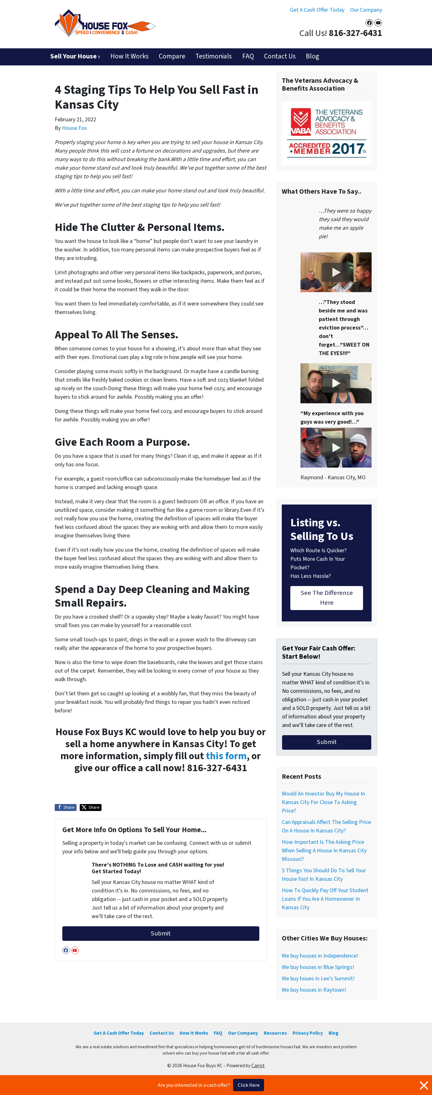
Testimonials (213, 56)
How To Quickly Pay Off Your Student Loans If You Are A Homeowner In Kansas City (325, 898)
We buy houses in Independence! (320, 956)
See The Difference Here (327, 597)
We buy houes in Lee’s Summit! (318, 979)
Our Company (366, 10)
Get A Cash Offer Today (317, 10)
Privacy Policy (308, 1033)
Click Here (249, 1085)
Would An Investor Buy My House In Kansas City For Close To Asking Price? (323, 802)
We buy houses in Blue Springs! (318, 967)
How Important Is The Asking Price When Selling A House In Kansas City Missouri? (324, 850)
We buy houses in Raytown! (314, 990)
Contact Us (280, 56)
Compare (172, 56)
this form (226, 756)
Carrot (258, 1065)
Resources (275, 1033)
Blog (312, 56)
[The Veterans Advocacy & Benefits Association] (327, 133)
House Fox (74, 128)
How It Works (129, 56)
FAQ (248, 56)
